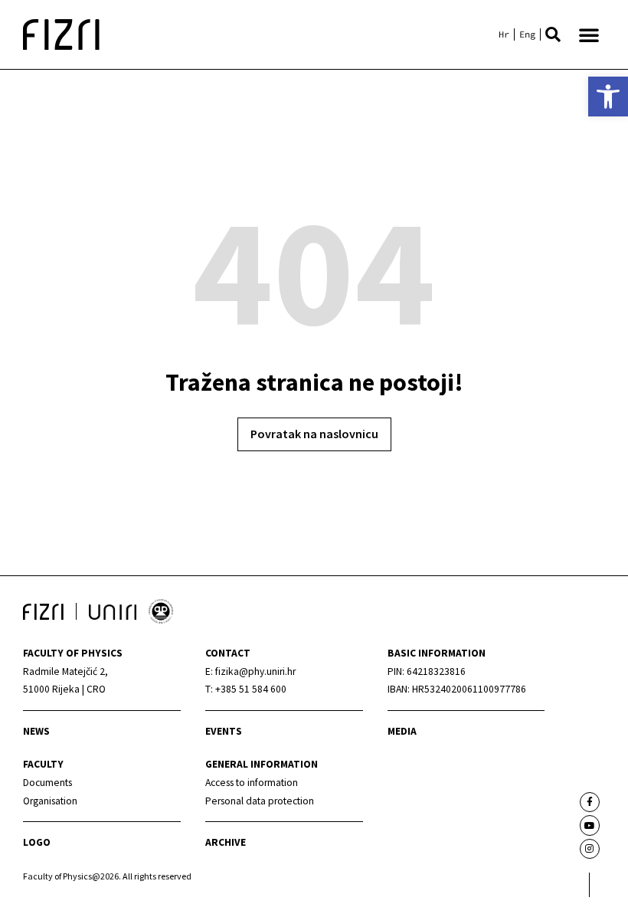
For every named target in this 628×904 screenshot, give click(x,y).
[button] (553, 34)
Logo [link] (37, 842)
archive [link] (225, 842)
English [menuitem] (527, 34)
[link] (608, 96)
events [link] (223, 731)
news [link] (36, 731)
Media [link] (402, 731)
